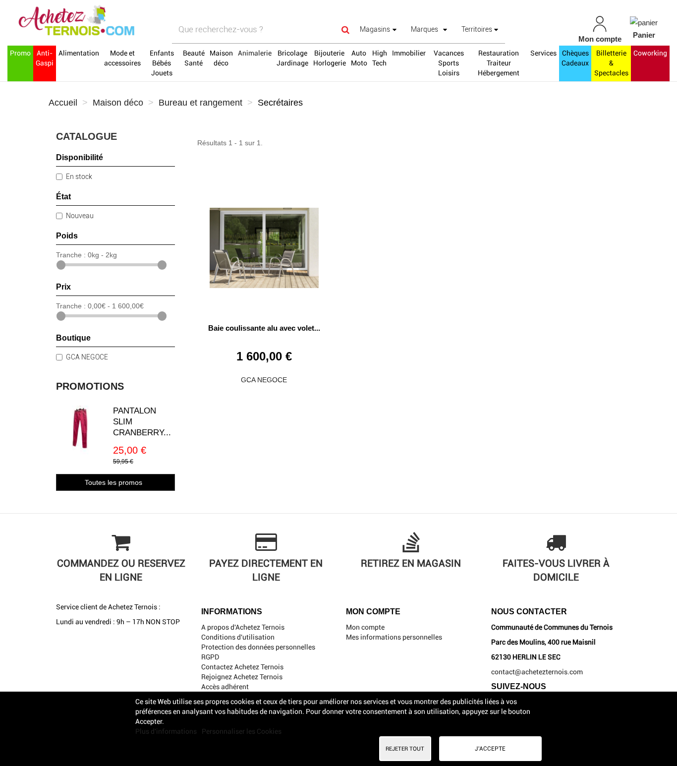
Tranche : (71, 255)
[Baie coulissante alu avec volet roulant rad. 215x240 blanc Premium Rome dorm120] (264, 244)
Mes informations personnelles (394, 637)
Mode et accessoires (122, 58)
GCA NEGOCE (87, 357)
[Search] (345, 29)
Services (543, 53)
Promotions (90, 386)
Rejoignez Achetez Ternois (241, 677)
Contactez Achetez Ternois (242, 667)
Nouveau (80, 216)
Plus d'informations (166, 731)
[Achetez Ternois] (118, 21)
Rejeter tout (405, 748)
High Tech (379, 58)
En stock (79, 176)
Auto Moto (359, 58)
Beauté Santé (194, 58)
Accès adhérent (225, 687)
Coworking (650, 53)
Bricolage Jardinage (292, 58)
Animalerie (255, 53)
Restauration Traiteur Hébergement (498, 63)
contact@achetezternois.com (537, 672)
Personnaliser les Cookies (242, 731)
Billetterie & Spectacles (611, 63)
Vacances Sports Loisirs (449, 63)
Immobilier (409, 53)
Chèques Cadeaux (575, 58)
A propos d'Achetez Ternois (242, 627)
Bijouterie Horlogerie (329, 58)
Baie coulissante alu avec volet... (264, 328)
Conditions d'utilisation (238, 637)
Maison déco (221, 58)
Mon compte (365, 627)
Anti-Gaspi (45, 58)
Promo (20, 53)
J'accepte (490, 748)
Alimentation (78, 53)
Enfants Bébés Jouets (162, 63)
